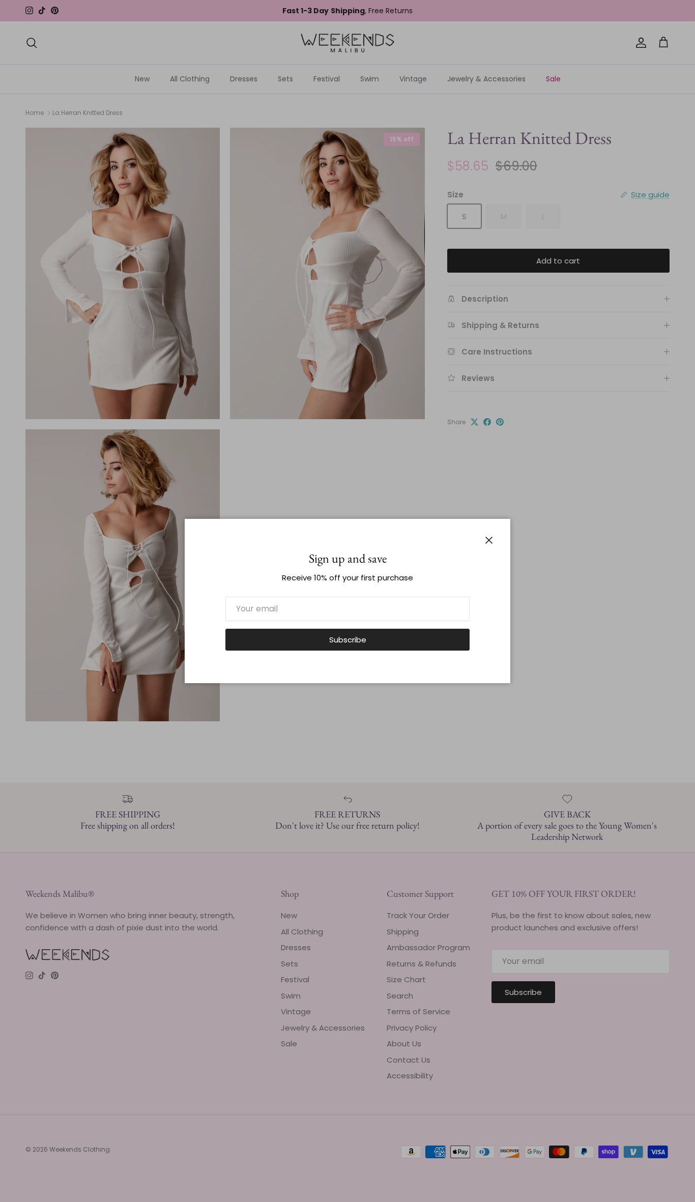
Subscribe (347, 639)
